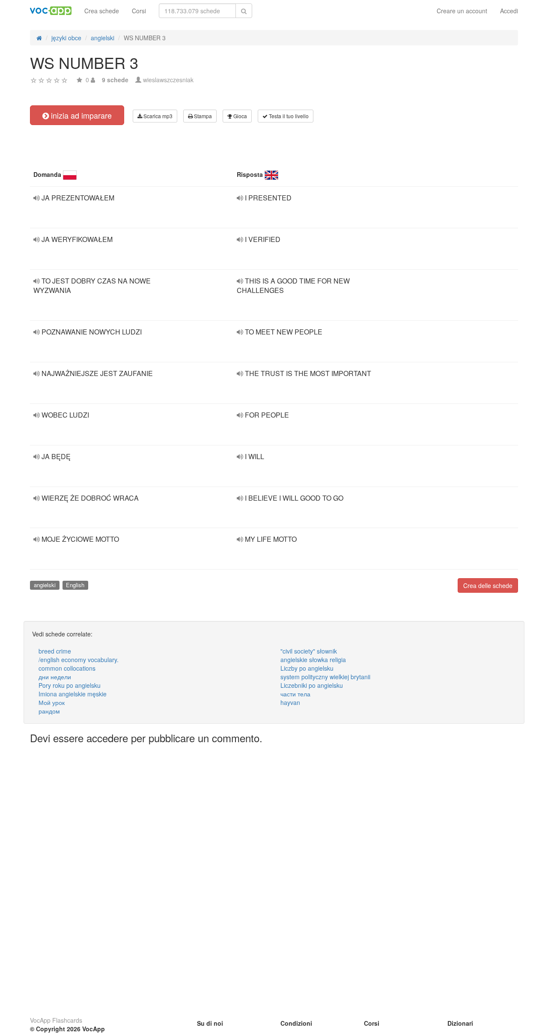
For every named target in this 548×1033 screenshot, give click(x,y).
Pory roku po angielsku (70, 685)
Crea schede (101, 10)
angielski (45, 585)
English (75, 585)
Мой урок (52, 702)
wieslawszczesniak (168, 79)
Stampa (202, 115)
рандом (49, 711)
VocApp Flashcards (56, 1020)
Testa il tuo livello (288, 115)
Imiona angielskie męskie (73, 694)
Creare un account (462, 10)
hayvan (290, 702)
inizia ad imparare (80, 115)
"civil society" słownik (308, 651)
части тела (295, 694)
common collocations (67, 668)
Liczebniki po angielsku (311, 685)
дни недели (55, 676)
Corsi (139, 10)
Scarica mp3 (157, 115)
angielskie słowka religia (313, 659)
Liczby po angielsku (307, 668)
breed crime (55, 651)
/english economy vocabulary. (79, 659)
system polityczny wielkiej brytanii (325, 676)
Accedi (509, 10)
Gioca (239, 115)
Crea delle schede (487, 585)
